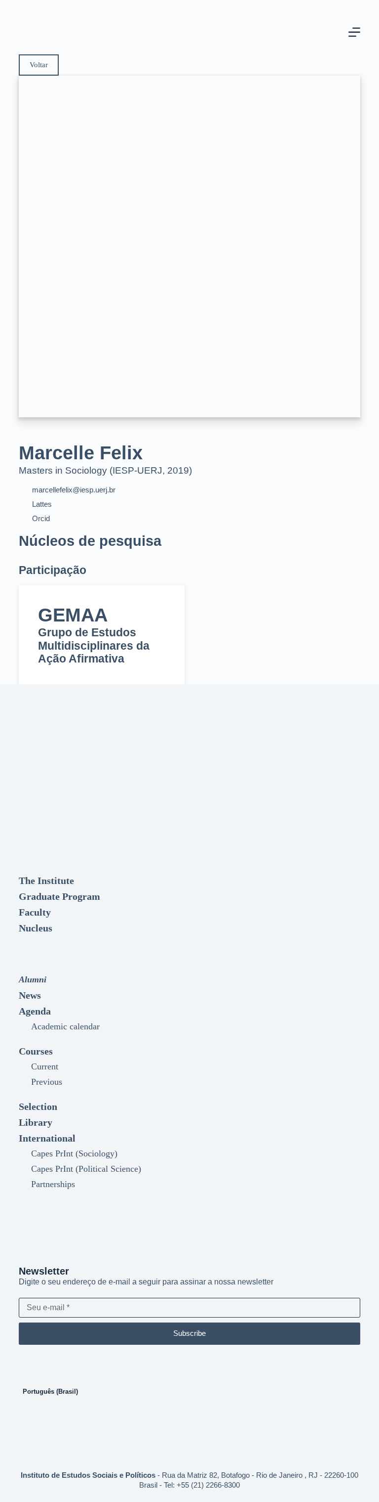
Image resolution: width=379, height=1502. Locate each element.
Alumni (32, 979)
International (47, 1138)
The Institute (46, 880)
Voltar (39, 65)
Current (44, 1066)
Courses (36, 1051)
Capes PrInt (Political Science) (86, 1169)
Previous (46, 1082)
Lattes (42, 504)
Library (35, 1122)
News (30, 995)
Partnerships (53, 1184)
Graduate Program (59, 896)
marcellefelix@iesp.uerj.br (73, 490)
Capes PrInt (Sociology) (74, 1153)
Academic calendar (65, 1026)
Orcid (41, 518)
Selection (38, 1106)
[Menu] (354, 32)
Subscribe (189, 1333)
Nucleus (35, 928)
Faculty (35, 912)
